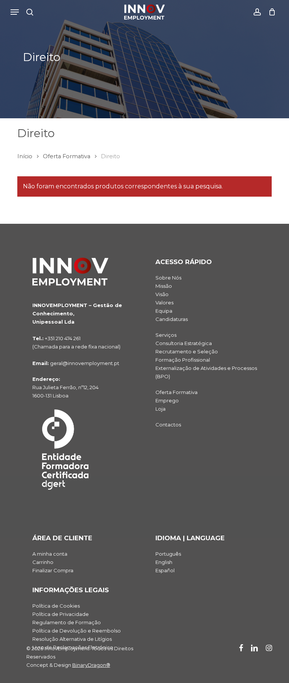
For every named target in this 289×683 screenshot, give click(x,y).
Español (165, 570)
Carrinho (42, 562)
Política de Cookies (56, 606)
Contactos (168, 425)
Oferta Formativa (66, 156)
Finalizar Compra (52, 570)
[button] (15, 12)
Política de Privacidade (60, 614)
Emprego (167, 400)
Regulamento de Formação (66, 622)
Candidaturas (171, 319)
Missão (163, 286)
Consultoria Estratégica (183, 343)
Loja (160, 409)
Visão (162, 294)
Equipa (163, 311)
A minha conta (49, 554)
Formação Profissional (182, 360)
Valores (164, 302)
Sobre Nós (168, 278)
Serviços (165, 335)
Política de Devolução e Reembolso (76, 631)
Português (168, 554)
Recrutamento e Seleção (186, 351)
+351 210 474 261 (63, 338)
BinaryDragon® (91, 665)
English (163, 562)
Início (24, 156)
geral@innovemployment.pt (84, 363)
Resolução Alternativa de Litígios (72, 639)
